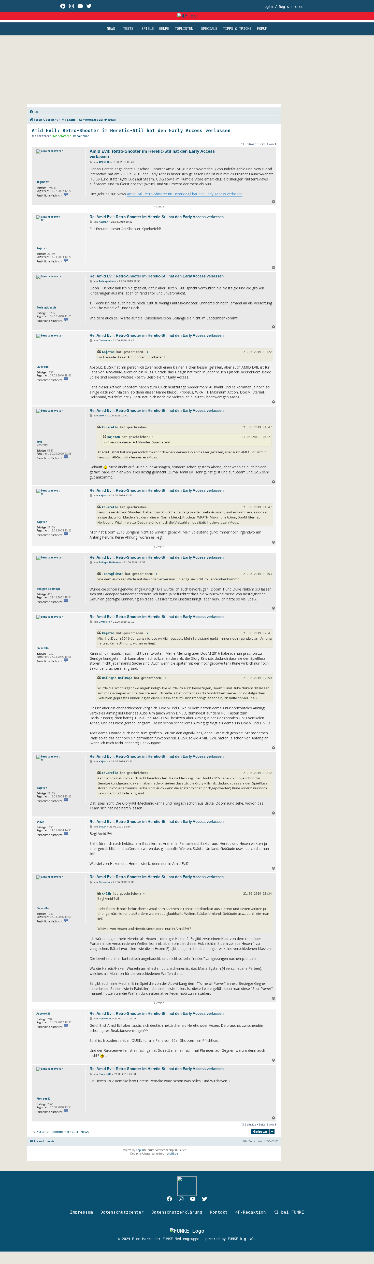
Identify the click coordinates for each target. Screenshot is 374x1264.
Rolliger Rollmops (48, 588)
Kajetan (41, 248)
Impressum (81, 1212)
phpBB (140, 1150)
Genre (164, 29)
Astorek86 (43, 1013)
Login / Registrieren (283, 7)
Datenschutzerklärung (176, 1212)
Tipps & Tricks (237, 29)
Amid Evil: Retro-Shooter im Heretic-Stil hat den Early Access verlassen (131, 130)
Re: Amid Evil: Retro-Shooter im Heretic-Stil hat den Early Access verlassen (157, 217)
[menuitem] (34, 112)
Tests (128, 29)
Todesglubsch (46, 307)
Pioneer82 (43, 1098)
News (111, 29)
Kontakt (219, 1212)
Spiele (147, 29)
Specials (209, 29)
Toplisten (184, 29)
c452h (40, 821)
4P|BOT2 (42, 182)
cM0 (39, 441)
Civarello (42, 366)
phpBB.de (172, 1153)
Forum (262, 29)
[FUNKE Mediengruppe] (187, 1230)
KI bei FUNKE (289, 1212)
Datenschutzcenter (122, 1212)
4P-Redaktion (250, 1212)
